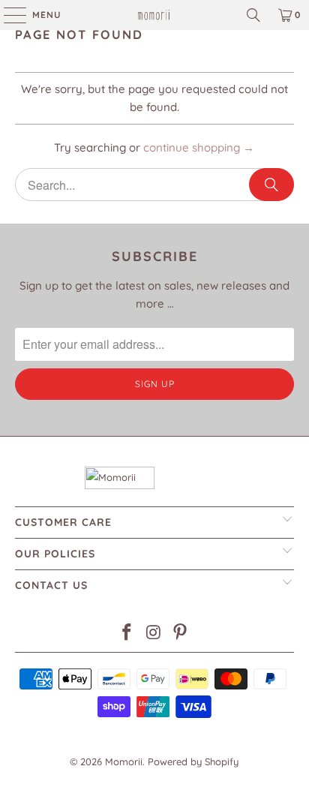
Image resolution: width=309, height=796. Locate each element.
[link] (154, 15)
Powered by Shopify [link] (193, 761)
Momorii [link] (123, 761)
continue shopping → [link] (198, 147)
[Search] (271, 184)
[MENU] (7, 15)
